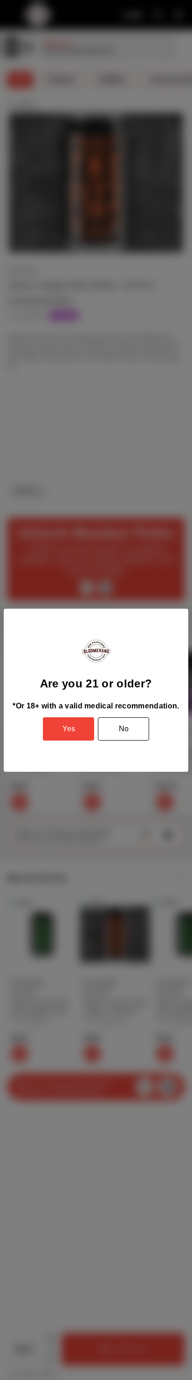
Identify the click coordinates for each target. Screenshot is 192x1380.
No (124, 729)
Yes (68, 729)
